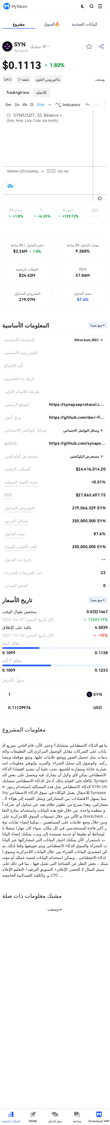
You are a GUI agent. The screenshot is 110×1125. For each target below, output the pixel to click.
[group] (26, 92)
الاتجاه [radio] (41, 92)
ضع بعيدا (96, 325)
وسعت (100, 79)
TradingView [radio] (18, 92)
